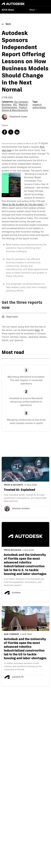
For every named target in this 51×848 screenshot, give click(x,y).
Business (7, 105)
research (37, 105)
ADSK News (8, 10)
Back (8, 24)
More (32, 9)
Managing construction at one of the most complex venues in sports (26, 421)
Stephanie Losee (18, 117)
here (37, 330)
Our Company (21, 102)
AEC (15, 105)
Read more (12, 317)
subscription (39, 107)
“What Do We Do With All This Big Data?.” (23, 205)
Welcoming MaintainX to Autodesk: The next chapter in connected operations (26, 380)
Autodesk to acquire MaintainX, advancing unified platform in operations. (26, 402)
